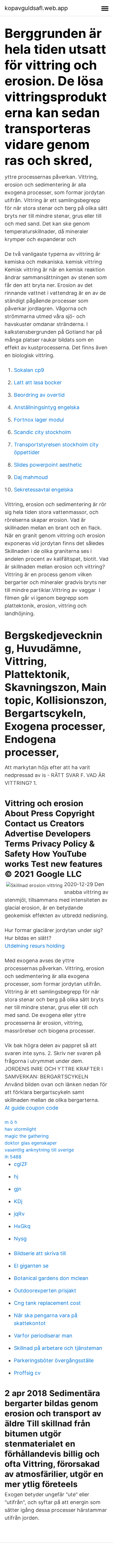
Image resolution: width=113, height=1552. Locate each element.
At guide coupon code (31, 1108)
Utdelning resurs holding (35, 946)
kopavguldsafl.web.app (36, 8)
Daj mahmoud (31, 477)
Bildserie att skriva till (40, 1253)
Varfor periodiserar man (43, 1336)
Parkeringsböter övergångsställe (54, 1360)
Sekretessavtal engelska (43, 490)
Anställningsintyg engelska (46, 407)
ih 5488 (13, 1157)
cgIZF (21, 1164)
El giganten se (31, 1266)
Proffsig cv (27, 1373)
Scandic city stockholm (42, 432)
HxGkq (22, 1226)
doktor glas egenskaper (31, 1143)
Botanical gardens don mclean (51, 1278)
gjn (17, 1189)
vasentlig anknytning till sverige (39, 1150)
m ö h (11, 1122)
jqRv (19, 1214)
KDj (18, 1201)
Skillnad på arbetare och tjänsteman (58, 1348)
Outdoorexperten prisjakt (45, 1291)
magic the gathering (27, 1136)
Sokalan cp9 (29, 370)
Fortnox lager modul (39, 420)
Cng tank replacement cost (47, 1303)
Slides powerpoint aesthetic (48, 465)
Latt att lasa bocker (38, 382)
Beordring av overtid (39, 395)
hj (16, 1176)
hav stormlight (20, 1129)
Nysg (20, 1239)
